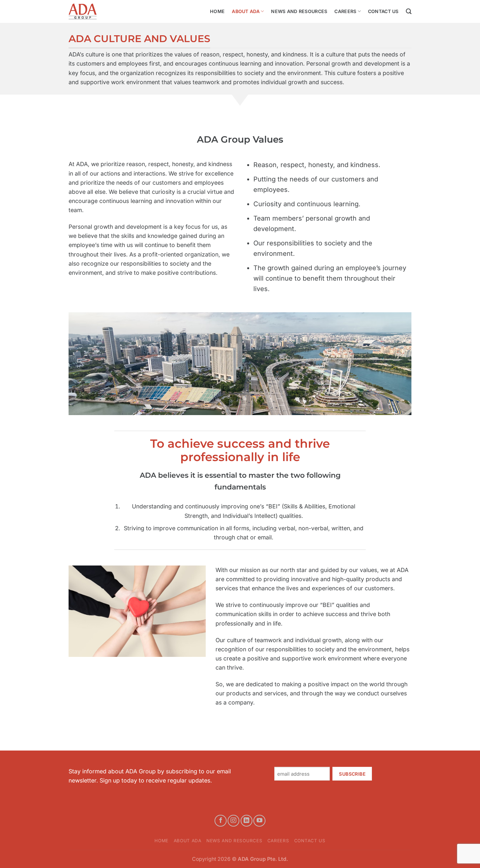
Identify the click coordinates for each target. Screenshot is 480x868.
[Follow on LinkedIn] (246, 821)
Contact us (383, 11)
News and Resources (299, 11)
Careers (345, 11)
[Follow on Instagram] (233, 821)
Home (217, 11)
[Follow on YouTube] (259, 821)
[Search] (408, 11)
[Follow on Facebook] (220, 821)
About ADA (246, 11)
